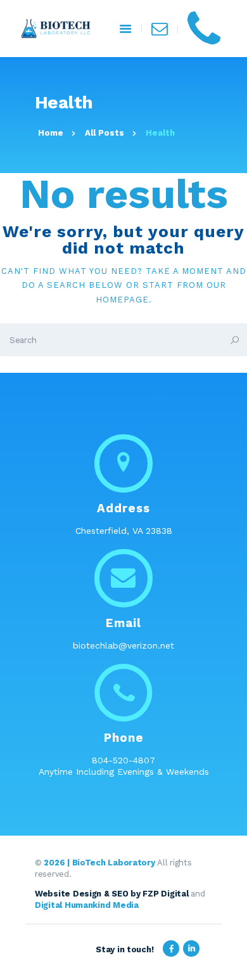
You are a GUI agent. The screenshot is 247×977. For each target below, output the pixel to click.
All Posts (104, 133)
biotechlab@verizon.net (123, 645)
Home (50, 133)
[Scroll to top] (230, 960)
